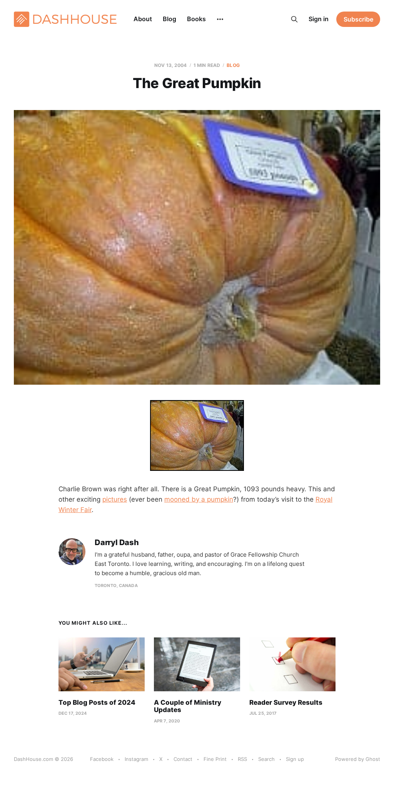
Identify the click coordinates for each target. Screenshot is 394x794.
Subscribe (358, 19)
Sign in (319, 19)
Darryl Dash (117, 542)
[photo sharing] (197, 435)
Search (266, 759)
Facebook (102, 759)
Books (196, 19)
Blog (169, 19)
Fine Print (215, 759)
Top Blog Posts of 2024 (96, 702)
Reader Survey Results (285, 702)
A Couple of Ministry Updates (187, 706)
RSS (242, 759)
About (143, 19)
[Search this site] (294, 19)
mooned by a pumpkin (198, 499)
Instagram (136, 759)
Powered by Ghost (357, 759)
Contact (183, 759)
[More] (220, 19)
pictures (114, 499)
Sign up (295, 759)
